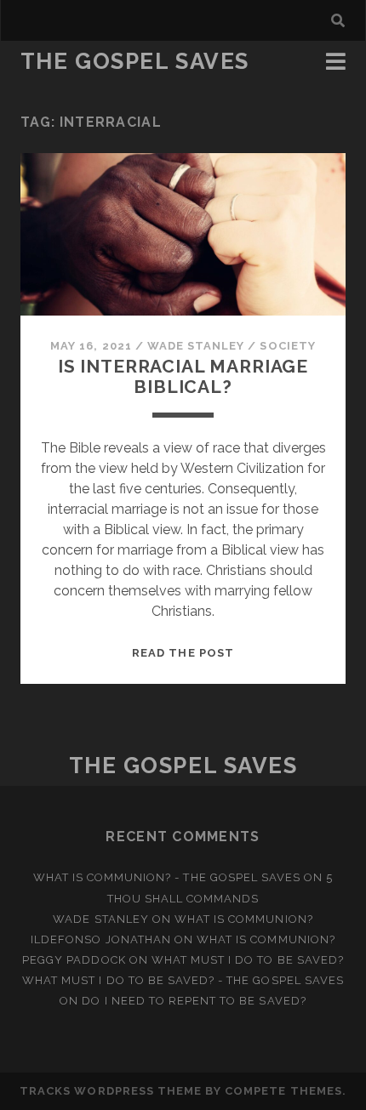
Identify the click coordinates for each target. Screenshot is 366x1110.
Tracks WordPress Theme (111, 1090)
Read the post (183, 652)
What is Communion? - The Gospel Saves (167, 877)
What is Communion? (243, 919)
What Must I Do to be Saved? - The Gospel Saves (183, 980)
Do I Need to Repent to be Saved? (194, 1000)
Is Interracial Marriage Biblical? (183, 376)
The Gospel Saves (134, 61)
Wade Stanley (196, 345)
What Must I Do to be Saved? (248, 959)
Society (287, 345)
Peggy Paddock (74, 959)
